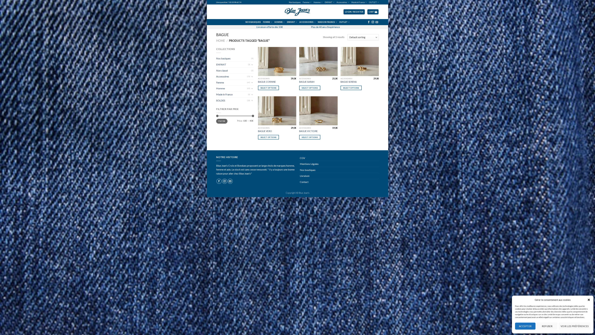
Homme (317, 2)
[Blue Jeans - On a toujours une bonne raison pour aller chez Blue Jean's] (297, 11)
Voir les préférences (575, 326)
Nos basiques (295, 2)
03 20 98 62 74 (235, 2)
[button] (588, 299)
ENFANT (328, 2)
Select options (268, 88)
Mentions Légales (309, 163)
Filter (221, 121)
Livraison (304, 175)
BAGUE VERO (265, 131)
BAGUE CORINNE (267, 81)
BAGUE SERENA (349, 81)
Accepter (525, 326)
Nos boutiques (307, 169)
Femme (306, 2)
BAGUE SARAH (306, 81)
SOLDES (220, 100)
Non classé (222, 70)
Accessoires (342, 2)
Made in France (358, 2)
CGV (302, 157)
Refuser (547, 326)
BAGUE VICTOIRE (308, 131)
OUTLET (373, 2)
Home (220, 40)
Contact (304, 181)
